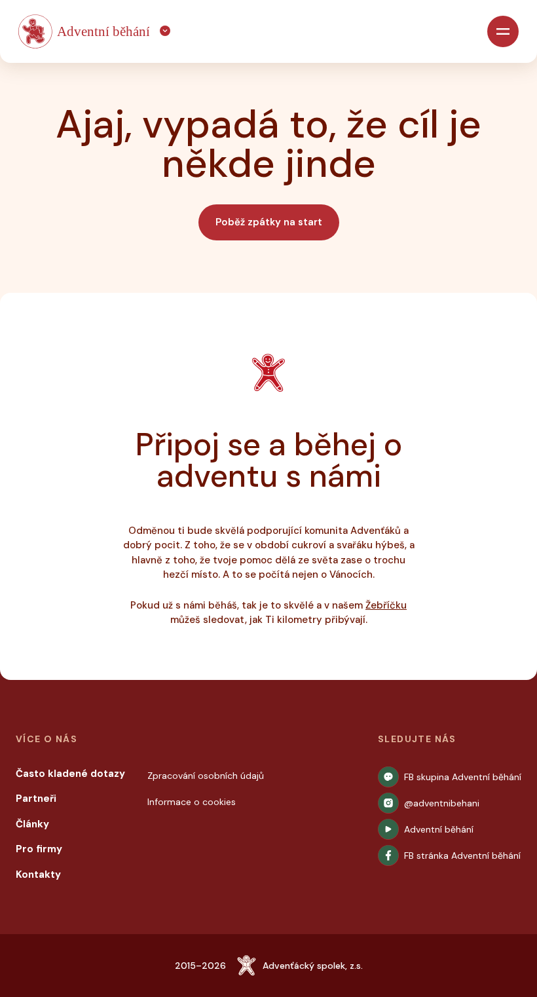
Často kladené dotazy (70, 773)
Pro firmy (39, 849)
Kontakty (38, 874)
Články (32, 824)
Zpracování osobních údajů (205, 775)
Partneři (36, 798)
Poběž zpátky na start (268, 222)
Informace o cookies (191, 802)
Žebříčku (386, 605)
